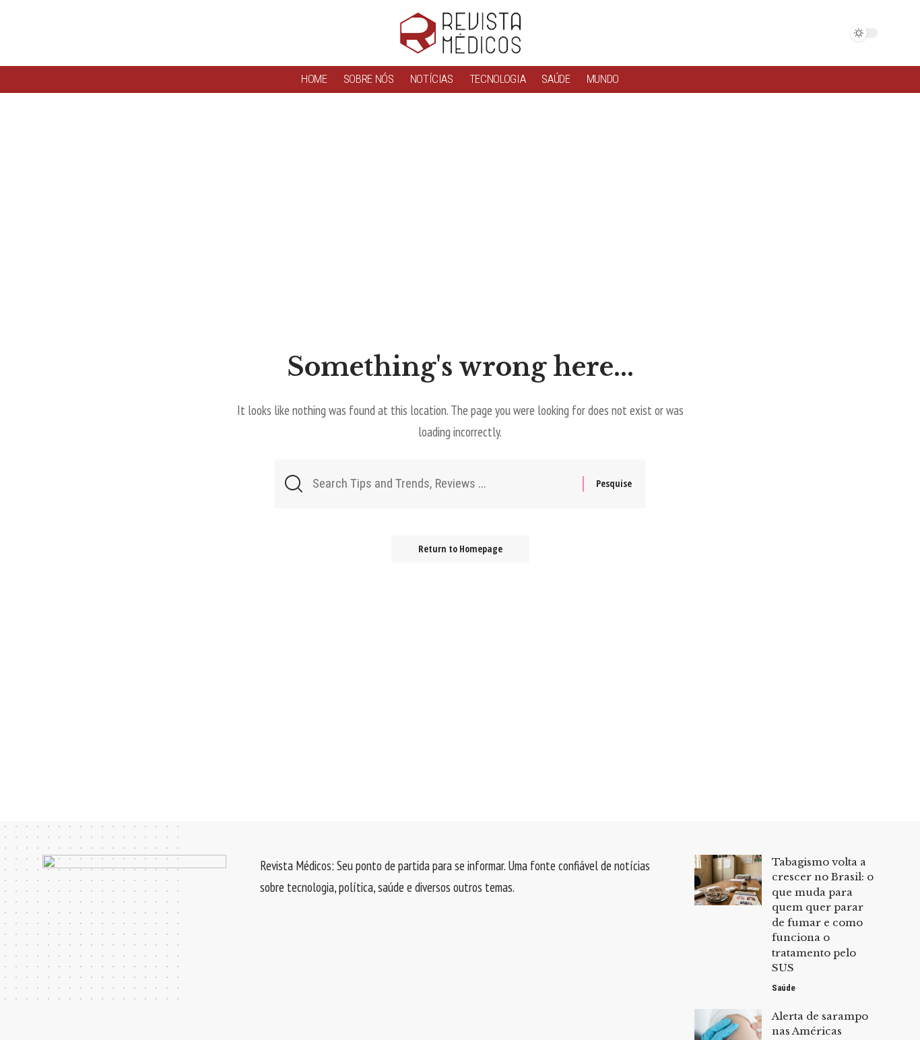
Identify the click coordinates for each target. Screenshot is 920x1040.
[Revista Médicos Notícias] (460, 33)
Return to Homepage (460, 548)
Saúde (783, 988)
